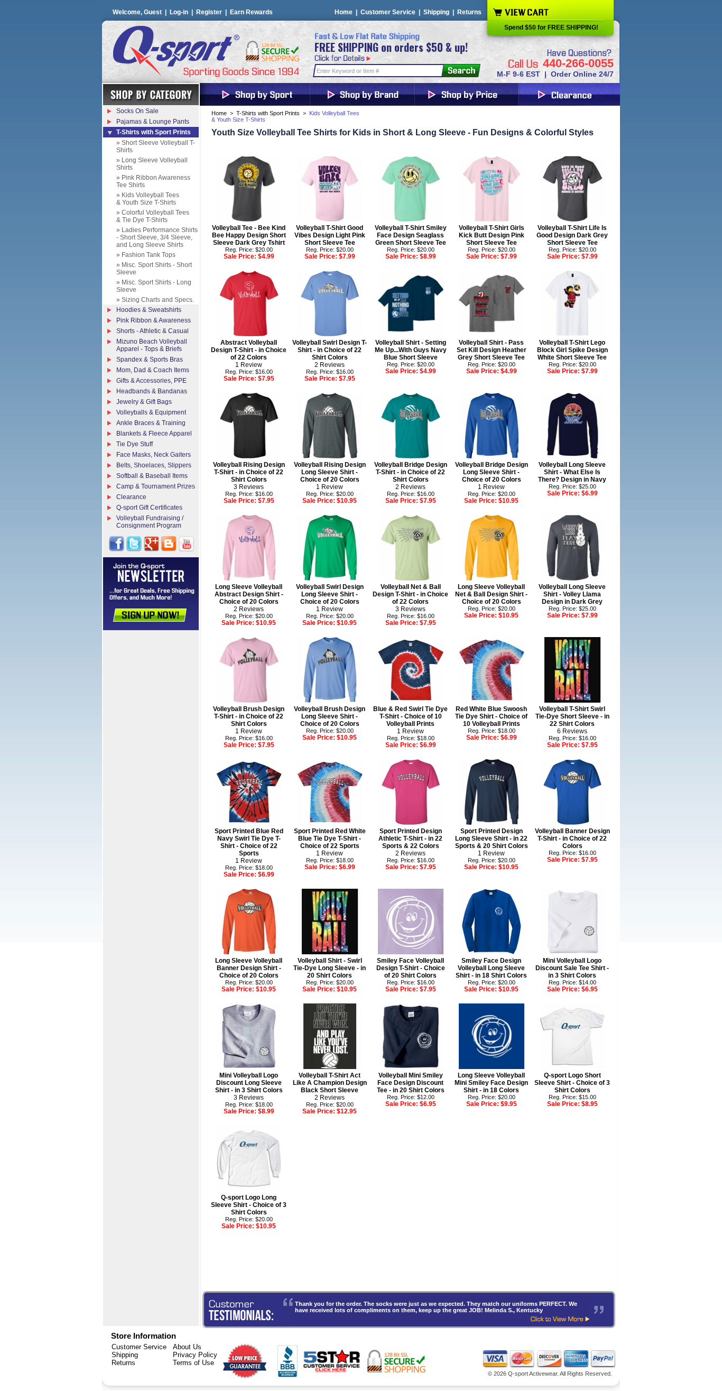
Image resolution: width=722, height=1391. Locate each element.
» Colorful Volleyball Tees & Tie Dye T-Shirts (152, 216)
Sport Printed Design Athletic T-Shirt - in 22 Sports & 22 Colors (410, 838)
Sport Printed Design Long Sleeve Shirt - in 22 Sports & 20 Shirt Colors (491, 838)
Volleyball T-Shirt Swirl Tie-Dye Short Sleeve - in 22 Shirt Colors (572, 716)
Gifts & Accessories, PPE (151, 380)
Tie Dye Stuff (134, 444)
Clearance (131, 497)
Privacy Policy (195, 1355)
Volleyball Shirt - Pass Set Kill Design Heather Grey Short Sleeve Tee (491, 350)
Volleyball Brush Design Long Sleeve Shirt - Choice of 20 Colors (329, 716)
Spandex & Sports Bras (149, 359)
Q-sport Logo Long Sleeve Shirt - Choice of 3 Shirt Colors (248, 1205)
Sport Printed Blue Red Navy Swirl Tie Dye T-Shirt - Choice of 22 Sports (249, 842)
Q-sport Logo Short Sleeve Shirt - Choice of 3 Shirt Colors (572, 1083)
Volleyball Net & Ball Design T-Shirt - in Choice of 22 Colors (410, 594)
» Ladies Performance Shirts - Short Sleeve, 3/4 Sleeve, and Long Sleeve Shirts (157, 237)
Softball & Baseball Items (152, 476)
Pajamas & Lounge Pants (152, 121)
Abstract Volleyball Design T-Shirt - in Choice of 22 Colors (248, 350)
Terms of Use (193, 1363)
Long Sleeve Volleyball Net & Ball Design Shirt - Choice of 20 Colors (491, 594)
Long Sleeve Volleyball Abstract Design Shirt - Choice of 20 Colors (249, 594)
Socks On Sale (137, 111)
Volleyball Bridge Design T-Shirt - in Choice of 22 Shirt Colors (410, 472)
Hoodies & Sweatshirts (148, 310)
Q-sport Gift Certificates (149, 507)
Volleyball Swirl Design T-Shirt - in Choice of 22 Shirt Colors (329, 350)
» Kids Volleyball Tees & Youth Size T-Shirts (147, 198)
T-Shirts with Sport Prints (268, 113)
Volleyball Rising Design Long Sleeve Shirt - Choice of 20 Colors (330, 472)
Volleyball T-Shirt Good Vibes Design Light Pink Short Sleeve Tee (329, 235)
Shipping (436, 12)
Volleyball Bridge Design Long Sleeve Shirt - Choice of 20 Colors (491, 472)
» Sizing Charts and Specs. (155, 299)
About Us (187, 1347)
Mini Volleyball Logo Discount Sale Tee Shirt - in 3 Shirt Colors (572, 968)
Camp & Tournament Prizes (155, 486)
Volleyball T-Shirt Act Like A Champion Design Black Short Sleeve (330, 1083)
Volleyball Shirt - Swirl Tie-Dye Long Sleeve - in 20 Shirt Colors (329, 968)
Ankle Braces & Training (151, 423)
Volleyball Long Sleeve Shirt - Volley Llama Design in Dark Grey (572, 594)
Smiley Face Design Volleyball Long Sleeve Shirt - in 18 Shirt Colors (491, 968)
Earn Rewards (251, 12)
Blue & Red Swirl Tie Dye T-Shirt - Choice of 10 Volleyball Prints (410, 716)
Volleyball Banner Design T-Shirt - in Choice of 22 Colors (572, 838)
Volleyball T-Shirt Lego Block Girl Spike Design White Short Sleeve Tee (572, 350)
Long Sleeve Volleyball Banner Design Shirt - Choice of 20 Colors (248, 968)
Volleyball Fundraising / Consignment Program (149, 521)
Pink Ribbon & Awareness (153, 320)
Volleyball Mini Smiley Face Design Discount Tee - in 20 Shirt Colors (411, 1083)
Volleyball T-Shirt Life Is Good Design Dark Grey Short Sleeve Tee (572, 235)
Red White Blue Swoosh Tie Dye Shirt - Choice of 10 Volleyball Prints (491, 716)
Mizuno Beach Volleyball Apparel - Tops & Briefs (151, 345)
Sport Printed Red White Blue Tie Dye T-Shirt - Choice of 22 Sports (330, 838)
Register (209, 12)
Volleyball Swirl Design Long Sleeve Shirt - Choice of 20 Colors (330, 594)
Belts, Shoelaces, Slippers (153, 465)
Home (344, 12)
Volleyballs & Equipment (151, 412)
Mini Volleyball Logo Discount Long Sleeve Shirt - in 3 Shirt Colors (249, 1083)
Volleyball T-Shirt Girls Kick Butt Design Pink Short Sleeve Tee (491, 235)
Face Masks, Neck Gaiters (153, 454)
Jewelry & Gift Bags (144, 402)
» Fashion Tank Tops (145, 255)
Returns (469, 12)
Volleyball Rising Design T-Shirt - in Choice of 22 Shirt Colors (249, 472)
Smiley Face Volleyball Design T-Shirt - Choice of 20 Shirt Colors (410, 968)
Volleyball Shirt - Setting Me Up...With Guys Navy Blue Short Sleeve (411, 350)
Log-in (179, 12)
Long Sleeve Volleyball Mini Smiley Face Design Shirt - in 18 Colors (491, 1083)
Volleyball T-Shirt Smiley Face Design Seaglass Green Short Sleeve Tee (411, 235)
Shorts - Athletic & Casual (152, 331)
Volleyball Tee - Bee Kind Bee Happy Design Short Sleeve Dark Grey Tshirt (249, 235)
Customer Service (387, 12)
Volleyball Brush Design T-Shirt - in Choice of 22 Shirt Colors (248, 716)
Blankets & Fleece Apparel (154, 433)
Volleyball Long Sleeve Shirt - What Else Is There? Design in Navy (572, 472)
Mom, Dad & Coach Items (152, 370)
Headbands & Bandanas (151, 391)
